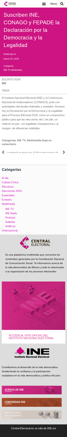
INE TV (7, 70)
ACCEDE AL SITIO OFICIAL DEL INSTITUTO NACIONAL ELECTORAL (31, 337)
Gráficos (10, 226)
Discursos (8, 186)
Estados (7, 199)
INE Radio (11, 213)
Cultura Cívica (10, 182)
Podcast (10, 217)
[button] (44, 4)
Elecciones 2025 (12, 191)
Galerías (10, 222)
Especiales (8, 195)
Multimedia (16, 70)
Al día (5, 178)
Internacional (10, 230)
